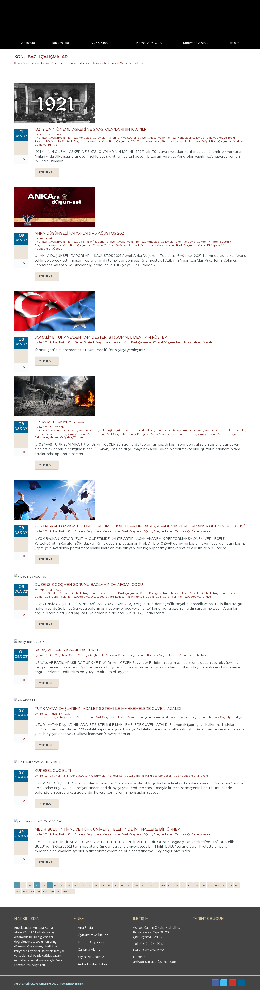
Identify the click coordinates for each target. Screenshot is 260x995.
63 (62, 885)
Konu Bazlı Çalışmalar (92, 137)
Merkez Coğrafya (60, 437)
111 (170, 885)
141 (237, 885)
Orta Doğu (97, 596)
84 (109, 885)
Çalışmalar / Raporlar (91, 241)
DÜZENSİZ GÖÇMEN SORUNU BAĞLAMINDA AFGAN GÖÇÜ (89, 584)
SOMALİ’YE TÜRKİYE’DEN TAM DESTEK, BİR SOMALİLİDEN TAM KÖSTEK (101, 337)
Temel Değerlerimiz (93, 942)
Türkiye (137, 62)
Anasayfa (28, 43)
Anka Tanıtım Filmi (92, 964)
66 (69, 885)
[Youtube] (232, 982)
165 (65, 891)
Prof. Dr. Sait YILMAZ (51, 775)
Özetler (58, 248)
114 (176, 885)
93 (129, 885)
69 (75, 885)
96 (136, 885)
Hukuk (121, 717)
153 (38, 891)
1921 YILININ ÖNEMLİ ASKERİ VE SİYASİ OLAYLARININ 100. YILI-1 (91, 129)
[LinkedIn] (241, 982)
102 (149, 885)
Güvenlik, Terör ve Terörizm (110, 245)
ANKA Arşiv (99, 43)
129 (210, 885)
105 (156, 885)
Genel (79, 342)
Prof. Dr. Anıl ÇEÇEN (51, 427)
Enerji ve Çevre (186, 241)
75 (89, 885)
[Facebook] (215, 982)
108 (163, 885)
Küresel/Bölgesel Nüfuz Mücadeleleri (177, 342)
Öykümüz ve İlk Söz (93, 935)
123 (196, 885)
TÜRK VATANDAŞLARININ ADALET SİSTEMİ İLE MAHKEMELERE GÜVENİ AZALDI (108, 708)
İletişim (234, 43)
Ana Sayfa (85, 928)
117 (183, 885)
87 (116, 885)
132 (216, 885)
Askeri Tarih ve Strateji (35, 62)
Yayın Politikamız (91, 957)
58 (43, 885)
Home (17, 62)
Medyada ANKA (195, 43)
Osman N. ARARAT (50, 134)
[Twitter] (224, 982)
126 (203, 885)
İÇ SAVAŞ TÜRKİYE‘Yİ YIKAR (59, 422)
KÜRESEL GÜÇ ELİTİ (53, 770)
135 (223, 885)
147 (25, 891)
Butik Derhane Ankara (15, 993)
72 (82, 885)
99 (142, 885)
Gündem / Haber (208, 241)
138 (230, 885)
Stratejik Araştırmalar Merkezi (58, 137)
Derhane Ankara (42, 993)
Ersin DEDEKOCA (49, 589)
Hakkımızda (60, 43)
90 (122, 885)
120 (190, 885)
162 (58, 891)
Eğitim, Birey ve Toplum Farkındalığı (70, 62)
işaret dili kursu (64, 993)
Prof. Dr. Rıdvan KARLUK (54, 342)
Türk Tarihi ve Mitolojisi (117, 62)
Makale (97, 62)
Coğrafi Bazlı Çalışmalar (216, 141)
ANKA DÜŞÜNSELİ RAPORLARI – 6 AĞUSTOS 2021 (80, 233)
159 (51, 891)
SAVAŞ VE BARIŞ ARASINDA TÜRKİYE (69, 650)
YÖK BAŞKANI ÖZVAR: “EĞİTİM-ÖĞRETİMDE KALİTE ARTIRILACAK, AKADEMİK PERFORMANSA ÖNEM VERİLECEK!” (140, 526)
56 (30, 885)
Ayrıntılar (45, 172)
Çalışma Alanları (90, 949)
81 (102, 885)
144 (18, 891)
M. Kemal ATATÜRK (147, 43)
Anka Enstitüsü (47, 238)
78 (95, 885)
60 (55, 885)
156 (45, 891)
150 (31, 891)
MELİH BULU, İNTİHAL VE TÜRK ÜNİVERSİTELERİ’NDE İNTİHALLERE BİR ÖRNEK (107, 829)
